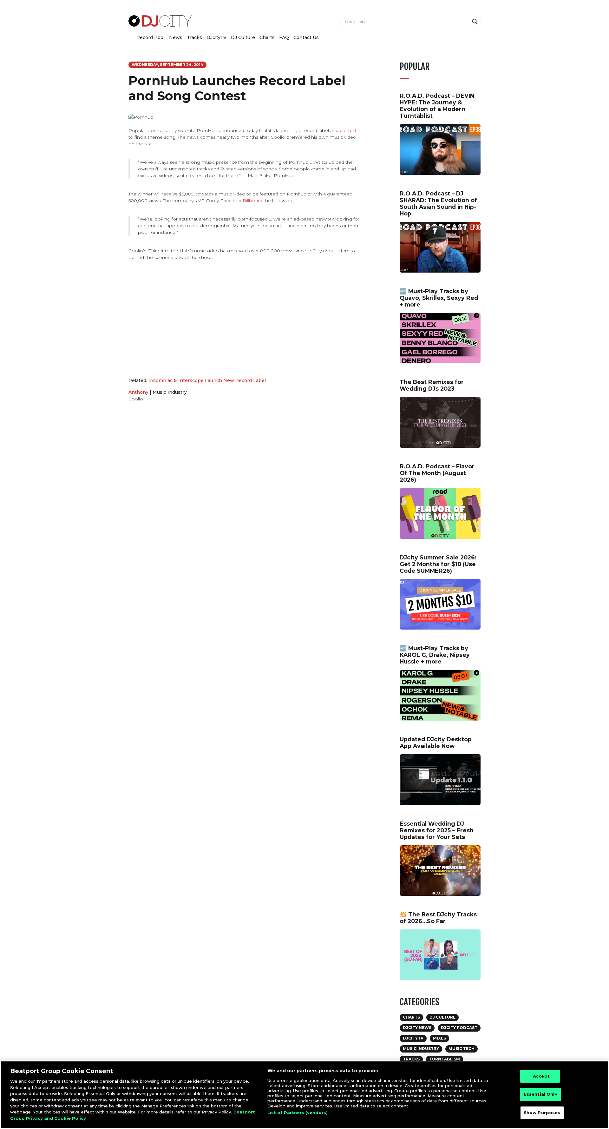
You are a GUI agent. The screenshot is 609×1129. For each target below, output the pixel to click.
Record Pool (150, 37)
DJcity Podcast (459, 1027)
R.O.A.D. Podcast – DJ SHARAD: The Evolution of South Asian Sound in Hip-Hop (438, 203)
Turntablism (444, 1059)
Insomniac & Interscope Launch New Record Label (207, 380)
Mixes (439, 1038)
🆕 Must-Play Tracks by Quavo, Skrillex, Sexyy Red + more (439, 298)
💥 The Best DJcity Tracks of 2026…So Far (438, 917)
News (175, 37)
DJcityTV (216, 37)
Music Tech (462, 1048)
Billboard (252, 200)
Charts (267, 37)
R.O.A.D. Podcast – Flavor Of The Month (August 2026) (437, 473)
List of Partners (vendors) (297, 1112)
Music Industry (170, 392)
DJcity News (417, 1027)
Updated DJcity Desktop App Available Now (436, 742)
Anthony (138, 392)
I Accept (540, 1076)
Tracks (194, 37)
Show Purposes (542, 1112)
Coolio (135, 399)
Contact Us (306, 37)
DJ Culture (243, 37)
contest (348, 130)
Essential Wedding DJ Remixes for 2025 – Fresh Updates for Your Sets (437, 830)
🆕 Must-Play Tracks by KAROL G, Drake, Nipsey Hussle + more (435, 655)
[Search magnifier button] (475, 21)
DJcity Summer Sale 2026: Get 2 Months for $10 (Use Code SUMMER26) (438, 564)
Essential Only (540, 1094)
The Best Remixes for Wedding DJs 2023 (432, 385)
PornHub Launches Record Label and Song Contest (236, 88)
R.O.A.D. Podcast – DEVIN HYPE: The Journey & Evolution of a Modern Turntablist (437, 105)
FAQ (284, 37)
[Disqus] (244, 497)
